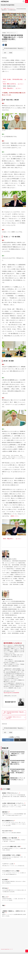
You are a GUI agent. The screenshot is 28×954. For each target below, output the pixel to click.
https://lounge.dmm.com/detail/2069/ (11, 692)
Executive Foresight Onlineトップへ (6, 949)
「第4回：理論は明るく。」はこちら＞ (11, 88)
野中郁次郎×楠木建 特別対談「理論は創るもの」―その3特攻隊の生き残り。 (12, 37)
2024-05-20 (4, 41)
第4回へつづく (14, 516)
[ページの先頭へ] (26, 951)
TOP (1, 8)
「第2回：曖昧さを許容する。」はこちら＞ (13, 84)
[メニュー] (26, 1)
